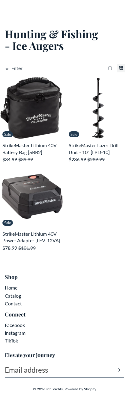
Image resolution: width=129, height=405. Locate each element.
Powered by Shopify (80, 389)
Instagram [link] (15, 333)
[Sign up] (118, 370)
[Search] (19, 9)
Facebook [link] (15, 325)
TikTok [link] (11, 340)
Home (11, 287)
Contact (13, 303)
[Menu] (7, 9)
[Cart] (121, 9)
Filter (16, 68)
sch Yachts (54, 389)
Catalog (13, 296)
